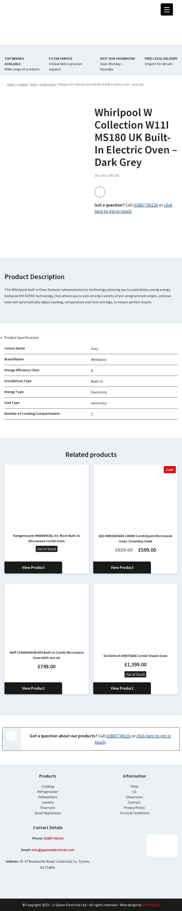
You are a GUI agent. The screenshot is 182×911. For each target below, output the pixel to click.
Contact (134, 802)
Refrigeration (47, 791)
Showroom (134, 797)
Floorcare (47, 807)
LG (134, 791)
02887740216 (146, 205)
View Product (33, 567)
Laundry (48, 802)
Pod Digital (151, 905)
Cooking (48, 786)
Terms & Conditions (134, 813)
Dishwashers (47, 797)
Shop (134, 786)
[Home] (28, 20)
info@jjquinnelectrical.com (53, 849)
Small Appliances (48, 813)
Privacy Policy (134, 807)
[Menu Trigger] (167, 9)
